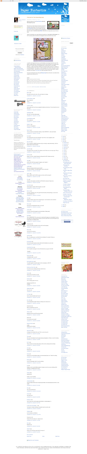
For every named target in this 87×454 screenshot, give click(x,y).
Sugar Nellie (63, 115)
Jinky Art (62, 337)
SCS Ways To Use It (19, 200)
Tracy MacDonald (17, 91)
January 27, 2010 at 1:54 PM (33, 264)
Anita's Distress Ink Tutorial (66, 214)
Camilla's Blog (63, 280)
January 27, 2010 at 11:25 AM (33, 207)
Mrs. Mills (28, 300)
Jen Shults (16, 118)
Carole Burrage (16, 75)
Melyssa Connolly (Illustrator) (19, 69)
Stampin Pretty (63, 312)
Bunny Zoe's (63, 278)
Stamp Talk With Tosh (65, 311)
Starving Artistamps (64, 364)
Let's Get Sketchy (20, 179)
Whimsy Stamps (64, 128)
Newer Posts (29, 436)
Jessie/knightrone (30, 118)
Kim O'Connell (16, 83)
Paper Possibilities (64, 301)
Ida (27, 365)
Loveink (62, 289)
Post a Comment (30, 434)
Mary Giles (29, 141)
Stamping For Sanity (64, 313)
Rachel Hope (29, 255)
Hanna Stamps (63, 73)
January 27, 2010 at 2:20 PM (33, 276)
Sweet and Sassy (64, 116)
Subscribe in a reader (17, 43)
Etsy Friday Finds (64, 71)
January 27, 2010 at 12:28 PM (33, 258)
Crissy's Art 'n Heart (64, 284)
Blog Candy (63, 52)
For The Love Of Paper (65, 285)
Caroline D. (29, 105)
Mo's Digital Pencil (64, 89)
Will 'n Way (63, 131)
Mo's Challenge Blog (19, 199)
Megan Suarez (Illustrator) (18, 68)
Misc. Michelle (63, 292)
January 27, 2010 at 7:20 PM (33, 339)
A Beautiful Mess (64, 332)
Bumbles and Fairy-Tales (31, 267)
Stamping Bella (63, 362)
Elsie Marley (63, 336)
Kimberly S (29, 399)
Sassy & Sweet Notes (65, 305)
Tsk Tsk (62, 349)
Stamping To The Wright (65, 315)
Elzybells (62, 69)
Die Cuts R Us (63, 358)
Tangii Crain (16, 87)
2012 (63, 138)
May (64, 153)
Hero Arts (62, 76)
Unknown (28, 154)
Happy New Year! (66, 202)
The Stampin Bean (64, 323)
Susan (28, 273)
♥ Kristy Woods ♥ (30, 98)
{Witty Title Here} (64, 327)
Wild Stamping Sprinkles (65, 325)
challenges (63, 57)
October (64, 145)
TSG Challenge (19, 178)
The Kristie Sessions (64, 320)
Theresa (28, 372)
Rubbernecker (63, 100)
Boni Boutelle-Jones (30, 261)
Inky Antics (63, 83)
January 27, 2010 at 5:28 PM (33, 320)
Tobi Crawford (16, 128)
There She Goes (64, 120)
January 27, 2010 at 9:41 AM (33, 188)
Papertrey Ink (63, 361)
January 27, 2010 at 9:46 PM (33, 351)
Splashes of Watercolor (65, 309)
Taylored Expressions (65, 118)
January (64, 159)
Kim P (28, 342)
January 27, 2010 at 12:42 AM (33, 95)
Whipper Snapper (64, 130)
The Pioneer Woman (64, 348)
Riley (62, 99)
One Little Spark (64, 296)
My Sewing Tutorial (64, 211)
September (65, 147)
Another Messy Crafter (65, 277)
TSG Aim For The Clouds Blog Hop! (35, 17)
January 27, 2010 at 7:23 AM (33, 139)
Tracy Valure (16, 92)
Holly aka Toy (29, 330)
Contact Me (16, 31)
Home (43, 436)
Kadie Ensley (16, 122)
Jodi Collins (29, 185)
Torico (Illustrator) (17, 71)
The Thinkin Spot (64, 324)
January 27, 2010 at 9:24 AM (33, 182)
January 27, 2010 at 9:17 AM (33, 176)
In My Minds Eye (64, 286)
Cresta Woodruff (16, 114)
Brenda (28, 359)
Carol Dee (28, 148)
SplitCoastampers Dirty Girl (18, 155)
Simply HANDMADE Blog (65, 345)
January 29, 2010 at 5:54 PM (33, 426)
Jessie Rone (16, 80)
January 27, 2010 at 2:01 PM (33, 270)
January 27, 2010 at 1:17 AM (33, 115)
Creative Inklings (64, 282)
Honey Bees (63, 79)
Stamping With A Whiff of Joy (66, 316)
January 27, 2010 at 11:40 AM (33, 221)
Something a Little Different (67, 201)
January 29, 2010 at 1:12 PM (33, 420)
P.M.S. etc (63, 297)
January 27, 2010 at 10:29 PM (33, 357)
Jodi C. (28, 173)
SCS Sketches (19, 187)
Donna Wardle (16, 117)
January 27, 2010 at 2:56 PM (33, 285)
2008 (63, 206)
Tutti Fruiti (63, 351)
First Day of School (66, 185)
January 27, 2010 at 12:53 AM (33, 102)
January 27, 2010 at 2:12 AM (33, 127)
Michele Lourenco (30, 323)
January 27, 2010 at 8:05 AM (33, 146)
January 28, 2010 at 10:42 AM (33, 391)
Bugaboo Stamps (64, 53)
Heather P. (28, 124)
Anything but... (63, 50)
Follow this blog (67, 221)
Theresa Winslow (17, 88)
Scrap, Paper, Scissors (65, 341)
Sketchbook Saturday (20, 212)
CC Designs (63, 56)
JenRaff (28, 166)
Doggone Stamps (64, 68)
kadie (28, 215)
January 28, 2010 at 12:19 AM (33, 378)
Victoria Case (63, 124)
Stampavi (63, 107)
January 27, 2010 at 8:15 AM (33, 157)
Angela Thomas (16, 73)
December (65, 142)
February (65, 157)
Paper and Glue (64, 300)
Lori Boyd (15, 124)
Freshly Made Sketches (20, 193)
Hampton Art (63, 72)
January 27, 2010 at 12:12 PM (33, 244)
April (64, 154)
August (64, 148)
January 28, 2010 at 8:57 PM (33, 402)
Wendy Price (16, 95)
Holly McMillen (16, 79)
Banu (28, 423)
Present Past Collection (65, 340)
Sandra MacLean (17, 125)
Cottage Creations (64, 281)
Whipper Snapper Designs (65, 369)
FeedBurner (22, 54)
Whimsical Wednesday (65, 127)
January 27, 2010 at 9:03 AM (33, 170)
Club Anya (63, 61)
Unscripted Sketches (19, 210)
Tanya (28, 336)
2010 (63, 141)
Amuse (62, 49)
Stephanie (28, 411)
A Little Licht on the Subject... (32, 405)
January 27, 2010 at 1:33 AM (33, 121)
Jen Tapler (28, 294)
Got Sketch (20, 192)
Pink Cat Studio (64, 96)
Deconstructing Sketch (20, 201)
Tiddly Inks (63, 123)
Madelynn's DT (63, 87)
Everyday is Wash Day (67, 194)
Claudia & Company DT (18, 168)
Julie (28, 160)
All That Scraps (64, 48)
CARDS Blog (63, 334)
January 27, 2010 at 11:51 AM (33, 227)
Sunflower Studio (64, 319)
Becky (28, 229)
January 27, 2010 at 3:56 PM (33, 291)
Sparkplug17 (29, 112)
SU (61, 114)
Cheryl (28, 393)
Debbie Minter (29, 288)
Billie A (28, 92)
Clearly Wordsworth (64, 60)
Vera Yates (16, 94)
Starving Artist (63, 111)
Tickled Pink (63, 122)
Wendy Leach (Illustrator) (18, 72)
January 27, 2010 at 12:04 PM (33, 232)
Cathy (28, 353)
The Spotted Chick (64, 321)
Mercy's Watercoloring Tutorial (66, 215)
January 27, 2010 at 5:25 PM (33, 309)
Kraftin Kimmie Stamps (65, 84)
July (64, 150)
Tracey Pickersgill (17, 129)
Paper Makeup (63, 92)
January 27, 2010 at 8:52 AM (33, 163)
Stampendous (63, 108)
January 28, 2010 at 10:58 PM (33, 408)
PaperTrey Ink (63, 93)
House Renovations (64, 80)
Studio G (62, 112)
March (64, 156)
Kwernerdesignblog (64, 288)
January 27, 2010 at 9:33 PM (33, 345)
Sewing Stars (63, 344)
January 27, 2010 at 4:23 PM (33, 297)
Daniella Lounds (16, 76)
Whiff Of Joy (63, 126)
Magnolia (62, 88)
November (65, 144)
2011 (63, 139)
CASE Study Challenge (20, 198)
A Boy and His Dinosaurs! (67, 192)
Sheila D (28, 428)
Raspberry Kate (64, 304)
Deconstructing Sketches (65, 65)
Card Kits (62, 54)
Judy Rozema (16, 121)
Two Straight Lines (64, 352)
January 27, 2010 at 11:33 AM (33, 212)
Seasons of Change (64, 308)
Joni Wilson (16, 120)
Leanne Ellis (63, 85)
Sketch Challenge (64, 104)
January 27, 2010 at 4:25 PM (33, 303)
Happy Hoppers (64, 75)
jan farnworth (29, 241)
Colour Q (19, 184)
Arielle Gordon (16, 113)
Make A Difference (64, 290)
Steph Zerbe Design (64, 317)
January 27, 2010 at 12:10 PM (33, 238)
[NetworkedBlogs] (67, 220)
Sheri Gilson (16, 126)
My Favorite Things (64, 91)
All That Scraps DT (17, 154)
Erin (28, 179)
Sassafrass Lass (64, 103)
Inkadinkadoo (63, 81)
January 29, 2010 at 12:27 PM (33, 414)
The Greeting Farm (64, 119)
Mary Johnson (16, 84)
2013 (63, 136)
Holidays (62, 77)
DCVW (62, 64)
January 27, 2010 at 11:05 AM (33, 195)
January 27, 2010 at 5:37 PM (33, 327)
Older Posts (57, 436)
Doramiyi (28, 278)
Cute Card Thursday (19, 197)
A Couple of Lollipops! (67, 184)
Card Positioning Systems (65, 333)
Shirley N (28, 311)
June (64, 151)
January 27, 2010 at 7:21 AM (33, 133)
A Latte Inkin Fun (64, 276)
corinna (28, 209)
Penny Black (63, 95)
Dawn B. (28, 130)
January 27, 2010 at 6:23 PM (33, 333)
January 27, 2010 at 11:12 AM (33, 201)
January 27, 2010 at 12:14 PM (33, 252)
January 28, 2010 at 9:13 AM (33, 385)
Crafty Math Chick (30, 247)
